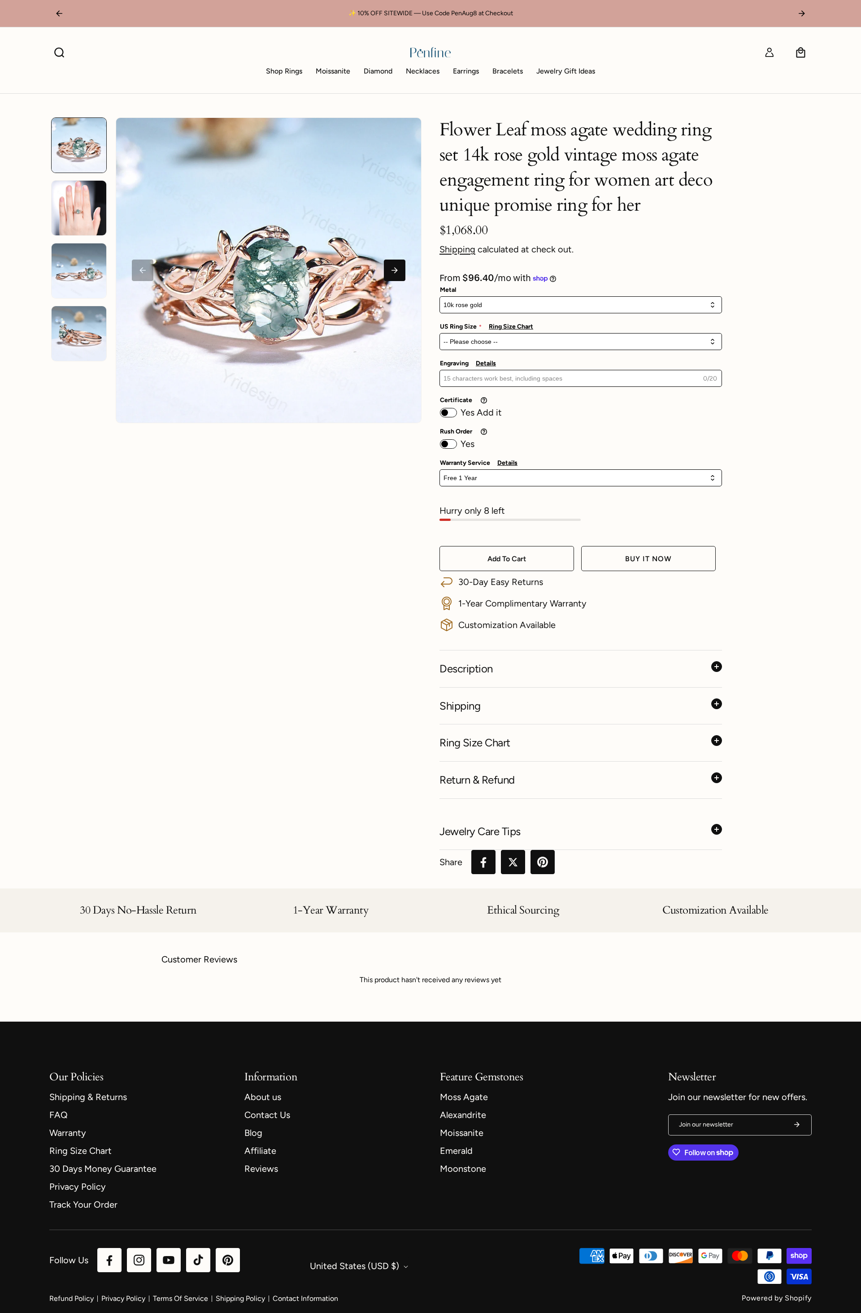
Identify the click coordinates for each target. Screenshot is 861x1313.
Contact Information (305, 1298)
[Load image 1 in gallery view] (79, 145)
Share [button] (450, 862)
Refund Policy (71, 1298)
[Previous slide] (142, 270)
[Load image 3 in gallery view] (79, 271)
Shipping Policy (240, 1298)
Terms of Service (180, 1298)
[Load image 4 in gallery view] (79, 333)
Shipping (457, 249)
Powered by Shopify (777, 1298)
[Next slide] (394, 270)
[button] (59, 52)
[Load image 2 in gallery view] (79, 208)
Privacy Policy (123, 1298)
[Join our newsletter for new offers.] (797, 1124)
